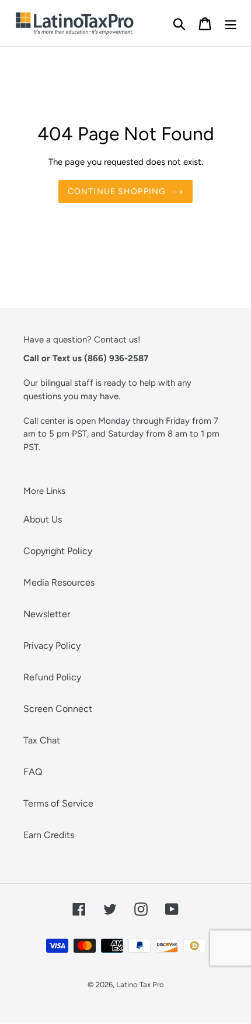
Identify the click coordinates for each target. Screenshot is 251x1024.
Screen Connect (57, 708)
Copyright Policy (57, 550)
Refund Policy (52, 677)
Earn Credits (48, 834)
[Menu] (230, 23)
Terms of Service (58, 803)
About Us (42, 519)
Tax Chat (41, 740)
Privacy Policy (52, 645)
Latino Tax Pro (140, 984)
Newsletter (46, 614)
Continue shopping (117, 191)
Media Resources (59, 582)
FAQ (32, 771)
